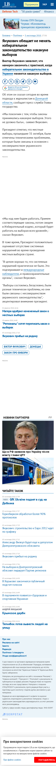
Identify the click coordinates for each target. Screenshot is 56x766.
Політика (17, 35)
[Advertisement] (28, 186)
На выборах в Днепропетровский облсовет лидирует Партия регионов (24, 568)
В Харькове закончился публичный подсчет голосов (23, 583)
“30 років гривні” (31, 11)
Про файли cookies (12, 759)
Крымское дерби (13, 613)
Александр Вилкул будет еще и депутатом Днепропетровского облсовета (27, 544)
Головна (6, 35)
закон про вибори (16, 352)
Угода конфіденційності (14, 655)
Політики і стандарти (13, 652)
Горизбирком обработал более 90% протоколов (24, 515)
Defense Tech (10, 11)
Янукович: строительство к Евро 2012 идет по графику (28, 529)
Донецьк (35, 346)
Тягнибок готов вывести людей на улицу (25, 626)
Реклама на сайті (10, 642)
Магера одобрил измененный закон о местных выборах (25, 313)
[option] (28, 24)
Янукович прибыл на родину (20, 336)
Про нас (6, 639)
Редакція (6, 649)
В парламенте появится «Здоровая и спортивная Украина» (24, 597)
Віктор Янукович (14, 346)
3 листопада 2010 (33, 35)
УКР (45, 4)
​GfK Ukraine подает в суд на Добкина (24, 501)
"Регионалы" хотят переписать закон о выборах (26, 325)
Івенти (5, 645)
